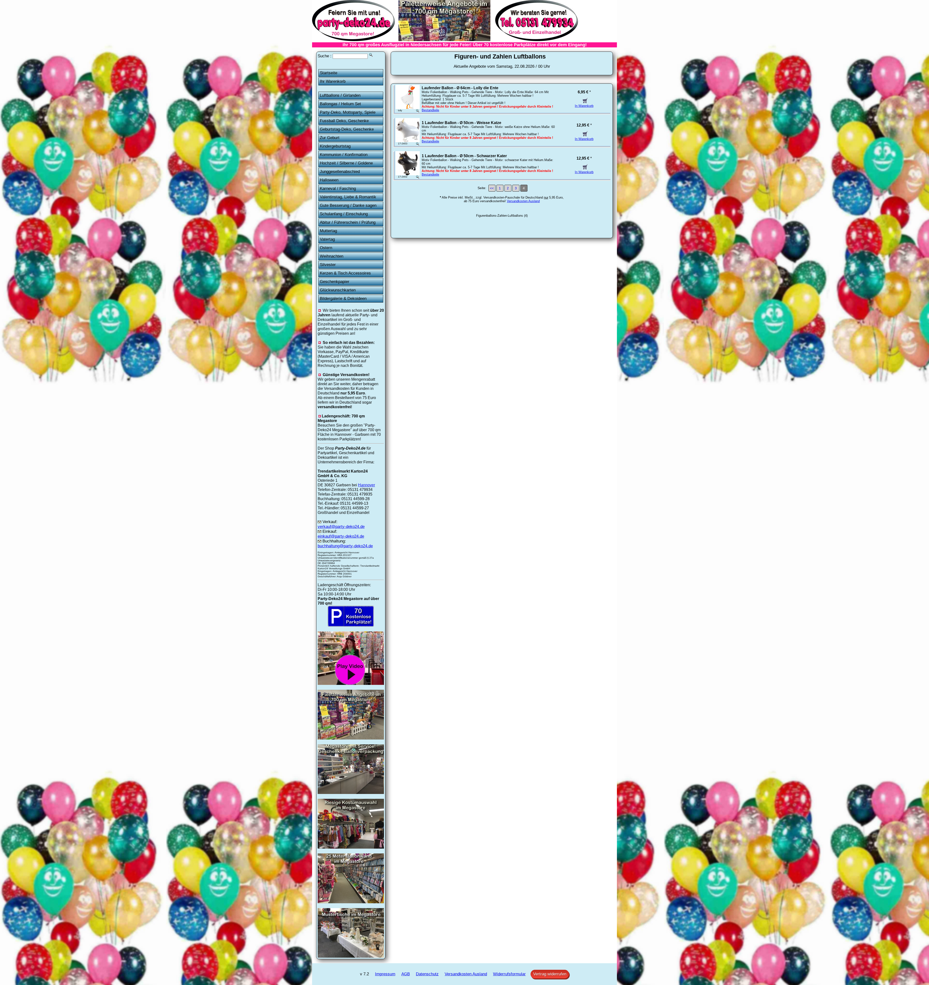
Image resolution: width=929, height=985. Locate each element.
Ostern (326, 247)
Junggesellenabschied (340, 171)
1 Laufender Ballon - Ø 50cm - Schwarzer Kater (464, 156)
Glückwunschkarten (338, 290)
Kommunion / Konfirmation (343, 154)
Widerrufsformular (509, 974)
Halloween (329, 180)
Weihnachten (331, 256)
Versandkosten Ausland (523, 201)
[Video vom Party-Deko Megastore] (351, 683)
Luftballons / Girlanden (340, 95)
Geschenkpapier (334, 281)
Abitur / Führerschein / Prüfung (347, 222)
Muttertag (328, 231)
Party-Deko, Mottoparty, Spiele (347, 112)
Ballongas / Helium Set (340, 104)
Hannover (366, 485)
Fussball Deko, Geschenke (344, 120)
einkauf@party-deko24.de (341, 536)
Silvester (328, 264)
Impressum (385, 974)
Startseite (328, 73)
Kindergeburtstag (335, 146)
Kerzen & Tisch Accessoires (345, 273)
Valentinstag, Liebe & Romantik (348, 197)
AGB (405, 974)
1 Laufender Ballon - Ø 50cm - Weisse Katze (461, 123)
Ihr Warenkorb (332, 81)
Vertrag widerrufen (549, 974)
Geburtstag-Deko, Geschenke (347, 129)
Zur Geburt (329, 137)
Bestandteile (430, 110)
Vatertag (327, 239)
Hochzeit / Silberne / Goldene (346, 163)
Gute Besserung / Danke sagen (348, 205)
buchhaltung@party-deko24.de (345, 546)
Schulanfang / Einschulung (344, 214)
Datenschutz (427, 974)
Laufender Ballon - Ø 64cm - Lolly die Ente (460, 88)
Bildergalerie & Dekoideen (343, 298)
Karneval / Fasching (338, 188)
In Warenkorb (584, 106)
